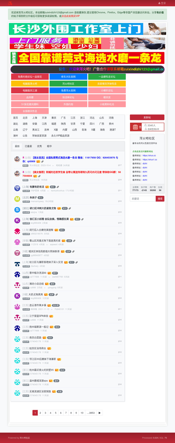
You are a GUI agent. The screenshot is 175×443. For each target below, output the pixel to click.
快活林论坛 (68, 97)
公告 (25, 135)
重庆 (53, 117)
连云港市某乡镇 (37, 305)
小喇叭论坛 (107, 90)
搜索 (160, 198)
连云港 (56, 305)
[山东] (26, 283)
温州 (56, 380)
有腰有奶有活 (37, 186)
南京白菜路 (35, 337)
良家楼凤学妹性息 (107, 83)
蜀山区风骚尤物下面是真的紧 (44, 240)
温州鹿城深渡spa (38, 380)
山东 (101, 117)
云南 (15, 129)
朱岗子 (33, 197)
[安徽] (26, 240)
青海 (84, 129)
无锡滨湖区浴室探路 (40, 391)
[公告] (28, 157)
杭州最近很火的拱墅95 (41, 369)
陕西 (63, 123)
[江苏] (26, 305)
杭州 (62, 370)
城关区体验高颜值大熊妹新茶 (44, 251)
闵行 (62, 230)
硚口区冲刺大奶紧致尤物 (43, 208)
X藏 (93, 129)
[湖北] (26, 208)
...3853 (91, 412)
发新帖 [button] (147, 117)
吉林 (46, 129)
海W (15, 135)
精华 (49, 146)
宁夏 (82, 123)
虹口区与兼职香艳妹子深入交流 (46, 262)
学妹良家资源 (39, 135)
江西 (44, 123)
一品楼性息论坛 (107, 76)
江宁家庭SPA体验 (38, 315)
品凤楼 (29, 97)
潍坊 (52, 283)
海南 (102, 129)
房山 (40, 197)
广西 (101, 123)
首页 (15, 117)
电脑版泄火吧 (30, 83)
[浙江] (26, 369)
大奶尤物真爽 (36, 294)
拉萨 (68, 251)
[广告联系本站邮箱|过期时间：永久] (87, 29)
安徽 (34, 123)
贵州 (111, 123)
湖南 (25, 123)
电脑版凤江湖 (30, 90)
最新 (17, 146)
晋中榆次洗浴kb (37, 272)
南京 (50, 337)
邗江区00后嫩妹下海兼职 (42, 359)
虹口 (71, 262)
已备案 (28, 146)
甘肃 (73, 123)
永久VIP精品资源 (60, 135)
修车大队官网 (68, 76)
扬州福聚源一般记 (39, 326)
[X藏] (25, 251)
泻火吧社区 (68, 83)
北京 (25, 117)
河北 (92, 117)
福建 (53, 123)
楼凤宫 (107, 97)
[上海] (26, 186)
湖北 (15, 123)
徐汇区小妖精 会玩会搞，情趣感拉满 (49, 218)
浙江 (82, 117)
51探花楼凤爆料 (29, 104)
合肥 (69, 240)
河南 (111, 117)
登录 (163, 3)
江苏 (73, 117)
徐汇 (53, 187)
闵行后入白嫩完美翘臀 (41, 229)
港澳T (113, 129)
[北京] (26, 197)
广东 (63, 117)
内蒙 (65, 129)
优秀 (39, 146)
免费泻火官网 (68, 90)
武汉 (65, 208)
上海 (34, 117)
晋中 (55, 273)
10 (82, 412)
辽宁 (25, 129)
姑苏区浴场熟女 (37, 348)
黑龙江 (35, 129)
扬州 (57, 327)
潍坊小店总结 (36, 283)
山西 (74, 129)
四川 (92, 123)
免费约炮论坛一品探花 (30, 76)
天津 (44, 117)
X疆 (56, 129)
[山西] (26, 272)
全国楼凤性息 (30, 111)
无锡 (60, 391)
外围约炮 (68, 104)
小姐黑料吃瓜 (107, 104)
